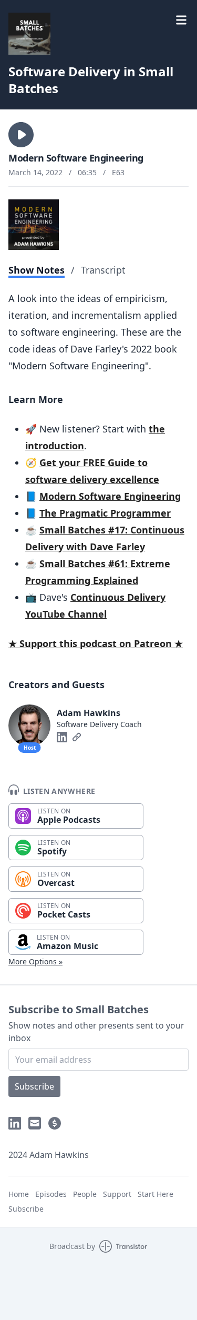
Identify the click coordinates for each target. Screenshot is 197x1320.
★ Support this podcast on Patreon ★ (95, 643)
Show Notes (36, 270)
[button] (21, 134)
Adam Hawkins (88, 713)
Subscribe (34, 1086)
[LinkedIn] (62, 737)
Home (18, 1194)
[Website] (76, 737)
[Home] (29, 34)
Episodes (51, 1194)
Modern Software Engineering (110, 496)
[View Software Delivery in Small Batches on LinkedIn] (14, 1123)
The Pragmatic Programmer (105, 513)
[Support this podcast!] (54, 1123)
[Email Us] (34, 1123)
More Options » (35, 961)
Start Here (155, 1194)
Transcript (103, 270)
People (85, 1194)
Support (117, 1194)
